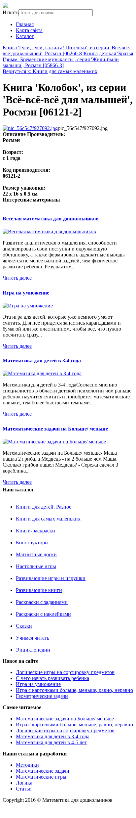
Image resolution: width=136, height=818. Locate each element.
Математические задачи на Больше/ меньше (55, 429)
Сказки (24, 626)
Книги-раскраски (35, 530)
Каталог (25, 36)
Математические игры (41, 777)
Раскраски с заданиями (42, 602)
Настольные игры (36, 566)
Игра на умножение (26, 292)
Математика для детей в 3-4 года (42, 360)
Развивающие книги (39, 590)
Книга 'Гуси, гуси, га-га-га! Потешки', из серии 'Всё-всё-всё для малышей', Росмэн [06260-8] (66, 50)
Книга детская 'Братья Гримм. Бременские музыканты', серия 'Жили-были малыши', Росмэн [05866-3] (68, 59)
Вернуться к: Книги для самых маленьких (50, 71)
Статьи (24, 789)
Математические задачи (42, 771)
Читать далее (17, 278)
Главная (25, 24)
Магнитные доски (36, 554)
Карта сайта (29, 30)
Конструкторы (32, 542)
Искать (10, 12)
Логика (24, 783)
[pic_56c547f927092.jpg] (30, 128)
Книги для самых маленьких (48, 519)
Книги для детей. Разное (43, 507)
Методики (27, 765)
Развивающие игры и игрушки (50, 578)
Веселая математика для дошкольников (51, 218)
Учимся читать (32, 638)
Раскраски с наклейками (43, 614)
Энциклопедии (33, 650)
